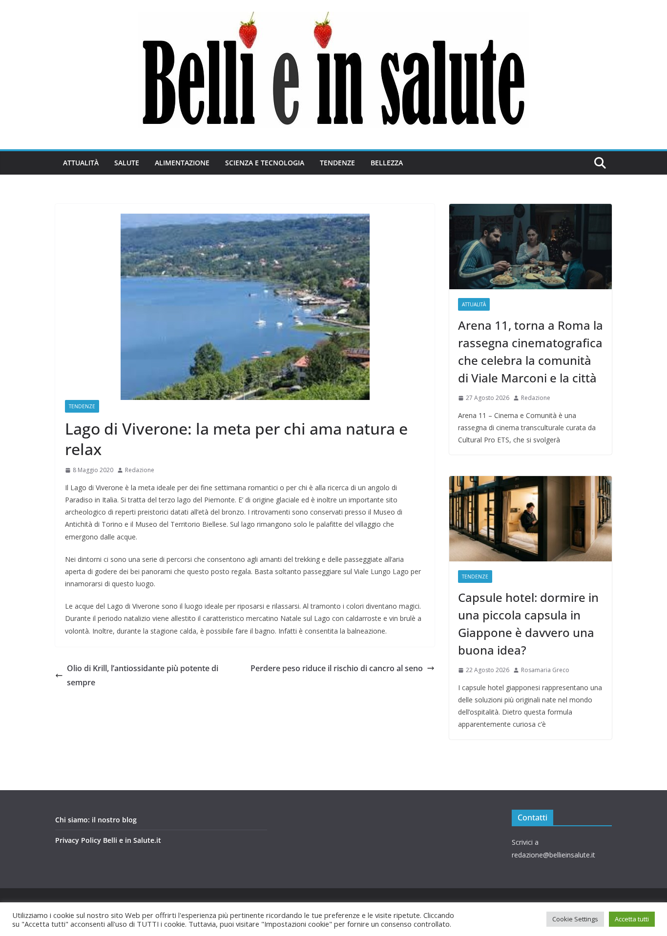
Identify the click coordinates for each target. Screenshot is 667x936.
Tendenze (337, 162)
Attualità (81, 162)
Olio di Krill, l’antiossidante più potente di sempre (142, 675)
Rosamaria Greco (545, 670)
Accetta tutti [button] (632, 919)
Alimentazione (182, 162)
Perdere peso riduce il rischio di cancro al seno (336, 668)
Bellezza (387, 162)
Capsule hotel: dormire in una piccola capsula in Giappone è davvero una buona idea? (528, 623)
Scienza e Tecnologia (264, 162)
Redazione (139, 470)
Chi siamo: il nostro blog (96, 819)
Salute (126, 162)
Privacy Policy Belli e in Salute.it (108, 840)
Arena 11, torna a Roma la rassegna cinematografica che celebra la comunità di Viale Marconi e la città (530, 351)
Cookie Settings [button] (575, 919)
